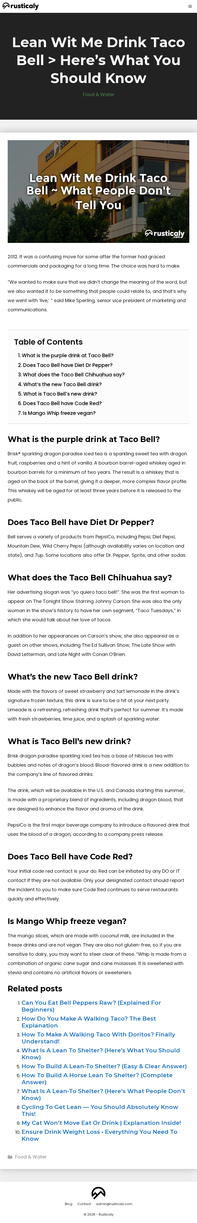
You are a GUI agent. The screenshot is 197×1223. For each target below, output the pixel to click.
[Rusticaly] (21, 6)
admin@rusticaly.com (114, 1203)
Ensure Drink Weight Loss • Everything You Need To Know (100, 1135)
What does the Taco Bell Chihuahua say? (74, 374)
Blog (68, 1203)
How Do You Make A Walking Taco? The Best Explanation (89, 1022)
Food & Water (98, 94)
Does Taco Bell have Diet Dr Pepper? (68, 365)
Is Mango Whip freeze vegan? (59, 413)
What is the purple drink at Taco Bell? (68, 355)
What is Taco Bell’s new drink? (60, 393)
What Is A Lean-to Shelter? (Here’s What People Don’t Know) (103, 1094)
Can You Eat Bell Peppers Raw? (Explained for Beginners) (91, 1006)
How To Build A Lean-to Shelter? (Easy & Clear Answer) (104, 1066)
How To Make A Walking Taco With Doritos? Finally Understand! (98, 1038)
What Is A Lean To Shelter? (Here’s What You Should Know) (101, 1054)
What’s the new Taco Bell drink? (62, 384)
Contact (84, 1203)
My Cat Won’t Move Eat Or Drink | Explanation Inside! (101, 1122)
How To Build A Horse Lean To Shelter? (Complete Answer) (97, 1079)
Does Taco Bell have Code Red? (62, 403)
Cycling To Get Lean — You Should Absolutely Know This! (100, 1110)
